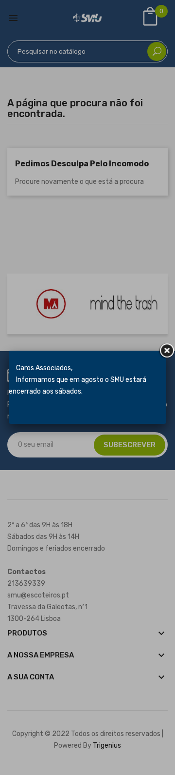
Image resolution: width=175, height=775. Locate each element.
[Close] (166, 350)
